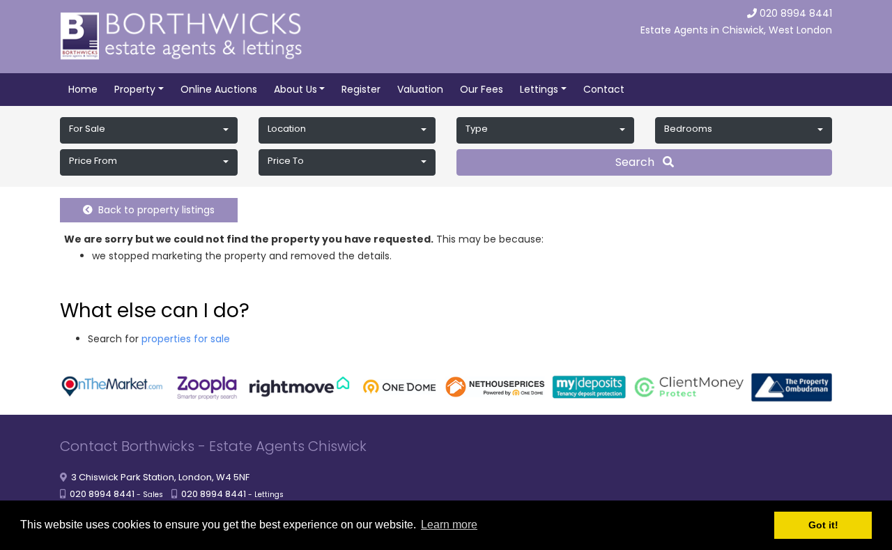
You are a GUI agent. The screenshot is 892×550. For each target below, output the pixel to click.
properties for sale (185, 339)
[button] (149, 130)
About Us (295, 89)
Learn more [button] (449, 524)
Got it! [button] (823, 524)
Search (639, 162)
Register (360, 89)
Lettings (539, 89)
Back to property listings (154, 210)
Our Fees (481, 89)
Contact (603, 89)
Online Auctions (218, 89)
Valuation (420, 89)
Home (83, 89)
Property (134, 89)
